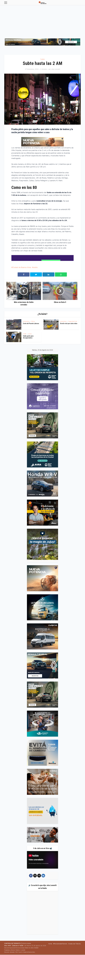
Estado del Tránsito (74, 944)
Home (50, 944)
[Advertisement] (42, 20)
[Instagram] (39, 875)
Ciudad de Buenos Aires (21, 267)
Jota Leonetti (55, 69)
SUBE (24, 334)
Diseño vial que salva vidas (68, 323)
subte (35, 267)
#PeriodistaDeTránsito (60, 944)
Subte (42, 59)
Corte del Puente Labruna (31, 323)
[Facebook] (31, 875)
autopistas (26, 321)
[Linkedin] (43, 875)
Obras (33, 321)
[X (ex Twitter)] (35, 875)
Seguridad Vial (72, 321)
